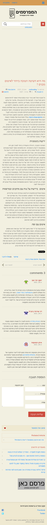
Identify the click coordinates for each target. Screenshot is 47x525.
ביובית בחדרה (35, 321)
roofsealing (33, 89)
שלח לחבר (6, 257)
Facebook (41, 510)
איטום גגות (11, 89)
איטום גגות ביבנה (31, 259)
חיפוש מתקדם (28, 27)
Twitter (42, 513)
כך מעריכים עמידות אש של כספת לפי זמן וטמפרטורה (25, 460)
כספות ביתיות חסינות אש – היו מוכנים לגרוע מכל (27, 456)
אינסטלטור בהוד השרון (24, 292)
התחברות (6, 3)
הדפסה (6, 92)
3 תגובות (40, 92)
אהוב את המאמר (38, 428)
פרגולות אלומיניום (29, 355)
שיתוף (16, 257)
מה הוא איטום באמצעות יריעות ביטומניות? (29, 440)
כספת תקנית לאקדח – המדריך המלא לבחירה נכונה (26, 452)
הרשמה (14, 3)
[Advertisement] (23, 54)
